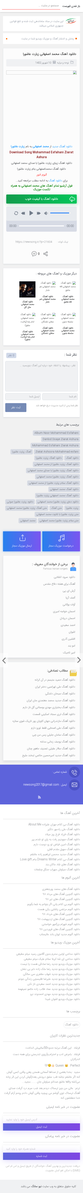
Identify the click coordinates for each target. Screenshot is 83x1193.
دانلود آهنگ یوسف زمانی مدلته (57, 741)
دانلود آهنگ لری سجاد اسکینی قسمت (54, 714)
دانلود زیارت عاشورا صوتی (20, 502)
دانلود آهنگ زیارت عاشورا (49, 458)
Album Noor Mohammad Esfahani (56, 433)
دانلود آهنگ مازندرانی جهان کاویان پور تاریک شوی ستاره (43, 721)
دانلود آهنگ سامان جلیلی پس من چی (53, 735)
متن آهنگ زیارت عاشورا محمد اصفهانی (27, 508)
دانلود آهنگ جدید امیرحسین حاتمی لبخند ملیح (48, 755)
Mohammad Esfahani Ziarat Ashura (55, 445)
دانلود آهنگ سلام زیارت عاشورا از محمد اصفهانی (53, 483)
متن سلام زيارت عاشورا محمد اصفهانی (58, 520)
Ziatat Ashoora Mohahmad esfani (56, 452)
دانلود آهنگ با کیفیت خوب (41, 199)
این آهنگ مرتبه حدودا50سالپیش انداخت (52, 1048)
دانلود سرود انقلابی (64, 577)
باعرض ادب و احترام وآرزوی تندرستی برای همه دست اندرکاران (46, 1057)
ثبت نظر (15, 407)
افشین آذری (68, 639)
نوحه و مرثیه (63, 63)
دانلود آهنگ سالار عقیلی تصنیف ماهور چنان (51, 748)
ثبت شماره (41, 1156)
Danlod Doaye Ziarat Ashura (60, 439)
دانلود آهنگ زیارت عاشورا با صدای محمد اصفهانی (53, 470)
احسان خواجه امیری (64, 611)
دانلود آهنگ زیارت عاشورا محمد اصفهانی (57, 477)
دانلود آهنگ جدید (62, 146)
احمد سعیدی (68, 625)
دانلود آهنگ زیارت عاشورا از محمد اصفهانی (56, 464)
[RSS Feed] (41, 797)
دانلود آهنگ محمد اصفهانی (64, 489)
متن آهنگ (56, 508)
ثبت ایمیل (41, 1127)
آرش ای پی (69, 591)
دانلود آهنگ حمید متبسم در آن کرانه (55, 680)
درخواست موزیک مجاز (61, 545)
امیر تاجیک (69, 652)
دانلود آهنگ (55, 180)
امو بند (71, 645)
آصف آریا (70, 597)
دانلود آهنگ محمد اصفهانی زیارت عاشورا (49, 54)
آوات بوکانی (69, 604)
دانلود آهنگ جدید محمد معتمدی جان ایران (51, 700)
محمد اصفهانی (27, 520)
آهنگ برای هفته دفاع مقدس (59, 584)
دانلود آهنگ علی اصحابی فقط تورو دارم (53, 728)
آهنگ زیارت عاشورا (21, 452)
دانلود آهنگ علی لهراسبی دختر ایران (55, 686)
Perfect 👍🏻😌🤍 (62, 1065)
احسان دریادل (67, 618)
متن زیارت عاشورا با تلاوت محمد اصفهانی (57, 514)
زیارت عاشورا (18, 146)
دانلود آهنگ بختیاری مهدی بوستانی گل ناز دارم (49, 707)
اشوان (72, 632)
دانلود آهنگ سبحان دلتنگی (60, 693)
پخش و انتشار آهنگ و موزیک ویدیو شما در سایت (47, 39)
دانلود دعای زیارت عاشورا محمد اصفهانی (57, 502)
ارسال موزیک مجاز (22, 545)
